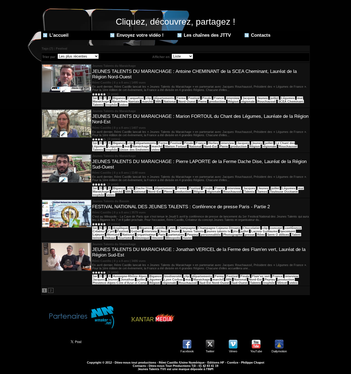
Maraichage (101, 101)
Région (233, 101)
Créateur (99, 231)
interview (233, 98)
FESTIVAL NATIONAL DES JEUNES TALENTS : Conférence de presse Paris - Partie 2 (181, 206)
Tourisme (125, 237)
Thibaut (109, 237)
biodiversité (172, 276)
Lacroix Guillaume (264, 231)
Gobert (136, 231)
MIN (158, 101)
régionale (248, 101)
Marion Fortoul (175, 146)
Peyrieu (270, 279)
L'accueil (58, 35)
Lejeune (98, 234)
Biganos (119, 98)
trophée (111, 104)
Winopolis (173, 237)
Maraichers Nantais (125, 101)
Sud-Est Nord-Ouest (214, 282)
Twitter (210, 351)
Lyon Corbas (173, 279)
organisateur (146, 234)
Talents (98, 104)
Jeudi (164, 231)
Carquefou (135, 98)
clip (148, 98)
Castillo (159, 228)
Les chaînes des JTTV (206, 35)
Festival (194, 98)
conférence (293, 228)
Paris (161, 234)
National (170, 101)
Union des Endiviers (134, 149)
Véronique (141, 237)
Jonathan (127, 279)
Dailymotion (279, 351)
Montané (113, 234)
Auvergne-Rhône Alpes (130, 276)
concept (276, 228)
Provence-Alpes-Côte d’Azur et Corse (120, 282)
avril (134, 228)
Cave (171, 228)
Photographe (232, 234)
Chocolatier (251, 228)
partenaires (176, 234)
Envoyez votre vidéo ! (139, 35)
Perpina (192, 234)
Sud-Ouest (239, 282)
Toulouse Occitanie (284, 191)
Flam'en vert (261, 276)
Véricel (282, 282)
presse (249, 234)
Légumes (288, 98)
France (219, 98)
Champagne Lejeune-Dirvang (219, 228)
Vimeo (233, 351)
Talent (296, 234)
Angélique (120, 228)
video (124, 104)
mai (299, 98)
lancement (287, 231)
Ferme (181, 98)
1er (95, 98)
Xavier (187, 237)
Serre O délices (278, 234)
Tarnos (262, 191)
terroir (97, 237)
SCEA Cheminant (290, 101)
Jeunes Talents (193, 231)
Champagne (186, 228)
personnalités (210, 234)
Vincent (157, 237)
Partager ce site (53, 341)
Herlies (213, 143)
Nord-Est (210, 146)
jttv (235, 231)
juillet (274, 98)
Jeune (175, 231)
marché (147, 101)
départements (164, 98)
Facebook (187, 351)
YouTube (256, 351)
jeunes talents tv (218, 231)
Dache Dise (144, 188)
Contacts (260, 35)
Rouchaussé (266, 101)
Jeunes (262, 98)
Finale (206, 98)
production (217, 101)
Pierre (202, 101)
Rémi (261, 234)
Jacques (248, 98)
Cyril (111, 231)
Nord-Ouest (187, 101)
